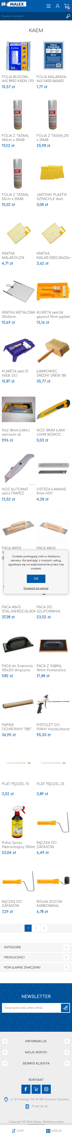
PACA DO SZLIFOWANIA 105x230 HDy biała (52, 611)
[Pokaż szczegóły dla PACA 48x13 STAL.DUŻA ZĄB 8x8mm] (53, 527)
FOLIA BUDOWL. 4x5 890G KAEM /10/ (18, 79)
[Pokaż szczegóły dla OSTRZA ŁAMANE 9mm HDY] (53, 468)
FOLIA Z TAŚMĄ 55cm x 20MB (15, 197)
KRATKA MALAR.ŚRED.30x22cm (53, 256)
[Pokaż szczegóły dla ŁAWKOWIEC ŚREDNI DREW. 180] (53, 351)
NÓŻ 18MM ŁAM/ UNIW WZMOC (51, 432)
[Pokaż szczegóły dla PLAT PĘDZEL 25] (53, 763)
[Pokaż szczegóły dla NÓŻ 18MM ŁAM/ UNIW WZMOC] (53, 409)
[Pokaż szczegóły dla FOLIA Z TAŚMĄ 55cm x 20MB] (18, 174)
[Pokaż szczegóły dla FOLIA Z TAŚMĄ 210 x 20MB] (53, 115)
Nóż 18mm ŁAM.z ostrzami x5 (16, 432)
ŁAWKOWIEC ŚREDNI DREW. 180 (51, 373)
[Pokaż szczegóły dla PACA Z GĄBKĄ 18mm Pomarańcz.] (53, 645)
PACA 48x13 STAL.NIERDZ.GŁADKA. (18, 609)
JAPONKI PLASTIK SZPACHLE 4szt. (52, 197)
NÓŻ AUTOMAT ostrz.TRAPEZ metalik (15, 494)
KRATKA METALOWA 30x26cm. (18, 315)
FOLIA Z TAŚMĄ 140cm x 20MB (15, 138)
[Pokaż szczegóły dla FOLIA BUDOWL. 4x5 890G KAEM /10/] (18, 56)
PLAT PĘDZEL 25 (50, 784)
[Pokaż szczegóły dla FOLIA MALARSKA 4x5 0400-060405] (53, 56)
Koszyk (66, 6)
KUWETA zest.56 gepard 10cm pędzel (53, 315)
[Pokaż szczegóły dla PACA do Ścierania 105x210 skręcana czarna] (18, 645)
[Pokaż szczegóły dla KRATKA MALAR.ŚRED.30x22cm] (53, 233)
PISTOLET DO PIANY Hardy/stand (53, 727)
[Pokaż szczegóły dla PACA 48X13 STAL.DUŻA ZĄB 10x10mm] (18, 527)
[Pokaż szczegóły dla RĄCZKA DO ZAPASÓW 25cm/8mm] (18, 881)
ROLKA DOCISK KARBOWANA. (49, 904)
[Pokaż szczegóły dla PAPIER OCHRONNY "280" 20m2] (18, 704)
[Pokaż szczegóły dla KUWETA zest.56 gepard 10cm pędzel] (53, 292)
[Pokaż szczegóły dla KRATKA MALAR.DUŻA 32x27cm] (18, 233)
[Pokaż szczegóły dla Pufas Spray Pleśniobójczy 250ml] (18, 822)
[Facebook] (25, 1089)
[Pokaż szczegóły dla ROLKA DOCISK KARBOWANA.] (53, 881)
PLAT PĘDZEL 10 (15, 784)
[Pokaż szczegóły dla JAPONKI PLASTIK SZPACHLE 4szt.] (53, 174)
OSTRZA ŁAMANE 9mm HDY (51, 491)
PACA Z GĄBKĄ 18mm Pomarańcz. (51, 668)
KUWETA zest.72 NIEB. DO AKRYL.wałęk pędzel (18, 376)
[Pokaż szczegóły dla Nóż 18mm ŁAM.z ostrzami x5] (18, 409)
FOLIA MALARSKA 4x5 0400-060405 (51, 79)
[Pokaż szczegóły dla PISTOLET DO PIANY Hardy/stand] (53, 704)
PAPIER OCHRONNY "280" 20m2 (16, 729)
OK (36, 578)
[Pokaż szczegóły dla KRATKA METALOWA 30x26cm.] (18, 292)
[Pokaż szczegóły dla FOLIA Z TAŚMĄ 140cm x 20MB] (18, 115)
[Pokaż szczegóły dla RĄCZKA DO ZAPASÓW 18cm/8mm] (53, 822)
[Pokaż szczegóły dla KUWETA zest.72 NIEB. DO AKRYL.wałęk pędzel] (18, 351)
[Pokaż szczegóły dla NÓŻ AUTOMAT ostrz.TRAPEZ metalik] (18, 468)
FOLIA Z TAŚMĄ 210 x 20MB (53, 138)
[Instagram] (46, 1089)
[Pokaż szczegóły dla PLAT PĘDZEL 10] (18, 763)
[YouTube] (36, 1089)
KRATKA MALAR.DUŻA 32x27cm (13, 258)
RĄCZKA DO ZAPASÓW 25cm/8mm (12, 906)
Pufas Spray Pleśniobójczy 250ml (18, 845)
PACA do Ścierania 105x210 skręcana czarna (17, 670)
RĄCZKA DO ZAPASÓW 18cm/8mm (47, 847)
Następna (44, 928)
